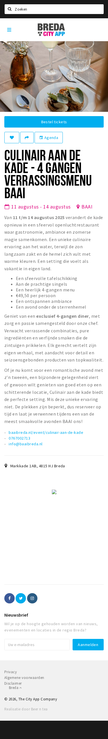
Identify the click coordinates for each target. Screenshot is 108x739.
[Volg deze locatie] (11, 137)
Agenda (48, 137)
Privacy (10, 672)
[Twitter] (21, 598)
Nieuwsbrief (16, 615)
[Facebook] (9, 598)
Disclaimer (13, 683)
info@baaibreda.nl (25, 443)
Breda (14, 687)
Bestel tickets (54, 121)
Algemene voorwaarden (24, 677)
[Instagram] (32, 598)
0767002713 (19, 438)
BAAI (87, 207)
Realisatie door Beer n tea (26, 709)
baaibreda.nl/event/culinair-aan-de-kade (46, 432)
